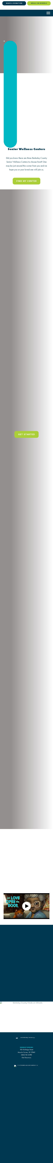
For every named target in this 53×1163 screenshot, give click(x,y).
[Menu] (48, 13)
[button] (26, 906)
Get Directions (26, 1058)
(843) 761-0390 (26, 1055)
